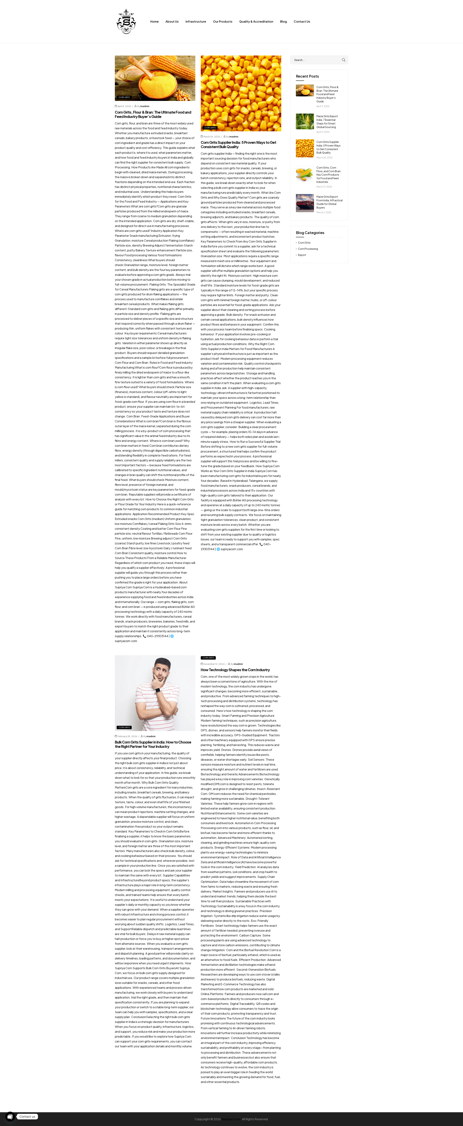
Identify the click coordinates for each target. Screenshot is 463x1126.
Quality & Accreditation (256, 21)
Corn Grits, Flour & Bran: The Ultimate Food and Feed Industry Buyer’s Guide (153, 114)
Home (154, 21)
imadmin (144, 106)
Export (302, 254)
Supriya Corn (231, 1119)
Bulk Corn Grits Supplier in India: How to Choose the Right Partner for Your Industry (153, 744)
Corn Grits (124, 97)
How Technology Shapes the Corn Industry (235, 669)
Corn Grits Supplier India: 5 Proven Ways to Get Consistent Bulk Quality (238, 144)
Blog (283, 21)
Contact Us (302, 21)
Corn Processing (308, 248)
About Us (172, 21)
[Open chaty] (10, 1116)
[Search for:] (319, 59)
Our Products (222, 21)
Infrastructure (196, 21)
